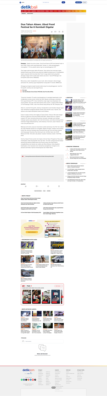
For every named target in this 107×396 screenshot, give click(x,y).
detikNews (40, 371)
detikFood (48, 373)
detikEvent (57, 376)
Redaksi (67, 371)
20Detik (47, 379)
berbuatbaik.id (57, 371)
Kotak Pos (68, 376)
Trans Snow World (58, 379)
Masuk (84, 2)
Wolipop (47, 376)
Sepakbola (40, 381)
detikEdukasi (40, 373)
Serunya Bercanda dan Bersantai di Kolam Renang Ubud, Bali (39, 156)
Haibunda (79, 375)
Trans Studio (57, 381)
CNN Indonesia (80, 371)
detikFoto (48, 381)
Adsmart (56, 375)
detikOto (40, 383)
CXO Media (79, 379)
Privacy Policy (68, 381)
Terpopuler (24, 13)
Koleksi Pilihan (30, 13)
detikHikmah (48, 383)
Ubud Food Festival (45, 63)
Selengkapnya (60, 239)
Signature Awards (58, 378)
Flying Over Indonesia (59, 386)
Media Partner (68, 378)
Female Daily (79, 378)
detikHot (40, 378)
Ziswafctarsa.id (58, 384)
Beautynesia (79, 376)
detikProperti (40, 384)
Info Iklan (68, 379)
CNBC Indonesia (80, 373)
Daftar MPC (78, 2)
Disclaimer (68, 383)
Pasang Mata (57, 373)
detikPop (47, 384)
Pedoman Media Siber (70, 373)
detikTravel (48, 371)
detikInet (40, 376)
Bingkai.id (57, 383)
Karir (67, 375)
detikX (47, 378)
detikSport (40, 379)
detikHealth (48, 375)
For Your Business (58, 387)
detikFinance (40, 375)
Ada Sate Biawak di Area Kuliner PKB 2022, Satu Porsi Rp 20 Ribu (37, 92)
